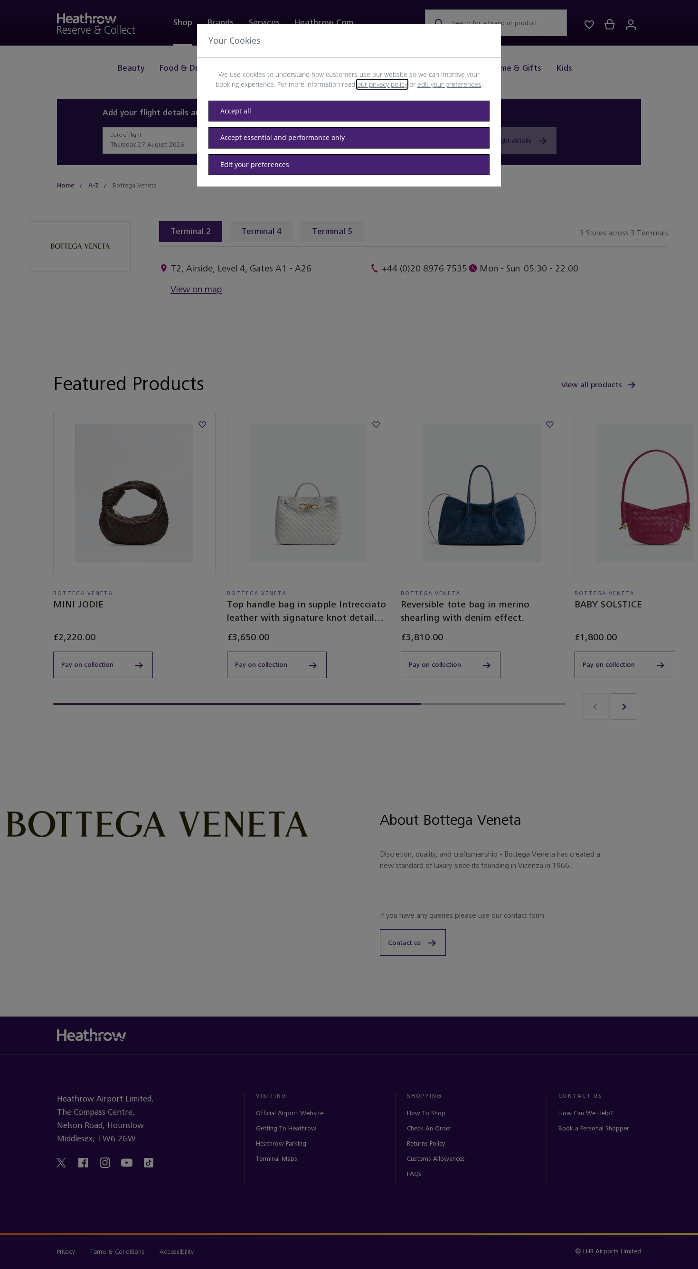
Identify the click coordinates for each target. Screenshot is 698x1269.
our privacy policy (382, 84)
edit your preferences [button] (449, 84)
